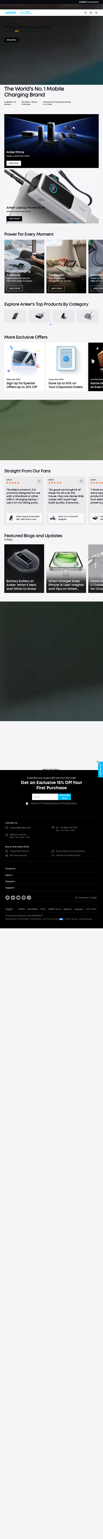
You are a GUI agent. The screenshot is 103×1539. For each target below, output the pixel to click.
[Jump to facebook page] (7, 897)
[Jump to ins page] (23, 897)
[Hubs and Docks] (88, 316)
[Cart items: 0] (91, 12)
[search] (85, 12)
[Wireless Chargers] (63, 316)
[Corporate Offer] (66, 367)
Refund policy (23, 919)
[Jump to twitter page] (13, 897)
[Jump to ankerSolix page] (54, 909)
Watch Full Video (50, 769)
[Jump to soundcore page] (32, 909)
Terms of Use (50, 803)
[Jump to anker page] (9, 909)
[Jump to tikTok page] (29, 897)
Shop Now (11, 40)
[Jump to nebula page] (68, 909)
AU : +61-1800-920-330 (66, 827)
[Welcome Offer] (24, 367)
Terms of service (71, 919)
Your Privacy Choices (51, 919)
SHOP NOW (14, 218)
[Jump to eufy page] (42, 909)
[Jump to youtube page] (18, 897)
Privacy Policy (69, 803)
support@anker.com (20, 827)
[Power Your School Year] (51, 47)
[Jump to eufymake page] (91, 909)
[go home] (19, 12)
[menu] (96, 12)
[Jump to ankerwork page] (79, 909)
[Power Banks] (15, 316)
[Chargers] (39, 316)
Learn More (14, 288)
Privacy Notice (36, 919)
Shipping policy (11, 919)
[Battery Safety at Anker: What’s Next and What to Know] (24, 568)
